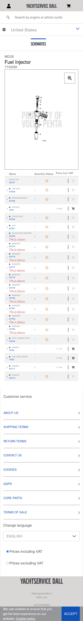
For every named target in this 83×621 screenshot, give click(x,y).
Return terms (14, 441)
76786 (11, 350)
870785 (12, 200)
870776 (12, 256)
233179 (12, 378)
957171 (12, 368)
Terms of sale (15, 512)
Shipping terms (15, 427)
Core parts (12, 498)
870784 (12, 329)
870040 (12, 219)
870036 (12, 191)
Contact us (12, 455)
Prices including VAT (25, 551)
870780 (12, 298)
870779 (12, 287)
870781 (12, 308)
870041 (12, 228)
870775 (12, 246)
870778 (12, 277)
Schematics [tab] (38, 43)
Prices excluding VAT (26, 562)
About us (10, 413)
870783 (12, 318)
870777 (12, 267)
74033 (11, 359)
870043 (12, 341)
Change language (17, 525)
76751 (11, 209)
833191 (12, 182)
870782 (12, 236)
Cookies (10, 469)
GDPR (7, 484)
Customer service (17, 396)
